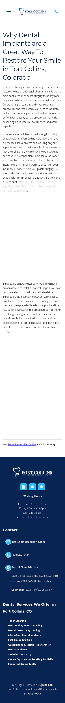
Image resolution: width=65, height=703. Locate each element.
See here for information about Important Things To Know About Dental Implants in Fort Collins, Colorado (31, 186)
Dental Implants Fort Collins (22, 444)
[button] (8, 11)
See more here (20, 126)
